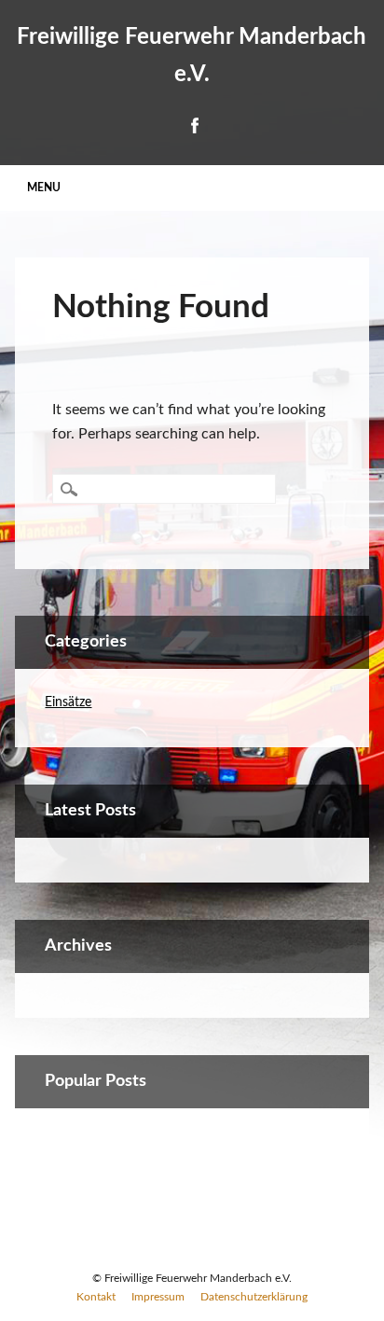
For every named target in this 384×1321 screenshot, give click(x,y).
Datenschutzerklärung (254, 1296)
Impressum (158, 1296)
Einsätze (68, 702)
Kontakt (96, 1296)
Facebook (194, 125)
